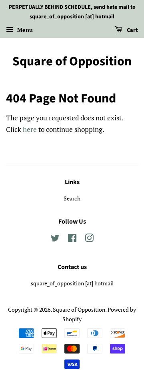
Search (72, 198)
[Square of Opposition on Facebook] (72, 239)
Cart (132, 30)
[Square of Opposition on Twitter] (55, 239)
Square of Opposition (72, 61)
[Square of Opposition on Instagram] (89, 239)
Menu (24, 29)
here (30, 129)
